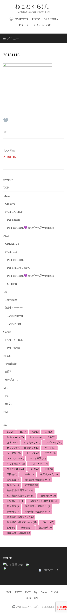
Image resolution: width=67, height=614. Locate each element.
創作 (35, 469)
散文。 (9, 404)
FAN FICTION (14, 211)
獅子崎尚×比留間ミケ (38, 511)
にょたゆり (32, 442)
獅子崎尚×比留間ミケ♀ (20, 517)
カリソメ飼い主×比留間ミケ (23, 448)
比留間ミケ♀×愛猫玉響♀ (43, 501)
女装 (49, 469)
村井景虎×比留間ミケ (20, 490)
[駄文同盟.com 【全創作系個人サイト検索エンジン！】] (13, 564)
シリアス (14, 453)
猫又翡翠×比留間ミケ (38, 506)
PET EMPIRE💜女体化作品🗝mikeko (30, 227)
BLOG (7, 355)
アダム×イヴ (54, 442)
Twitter (21, 19)
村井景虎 (31, 485)
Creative (10, 203)
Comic (7, 331)
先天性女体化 (16, 469)
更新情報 (11, 364)
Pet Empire (13, 219)
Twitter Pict (14, 323)
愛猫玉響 (13, 480)
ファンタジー (15, 458)
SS (51, 437)
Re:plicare (36, 437)
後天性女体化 (49, 474)
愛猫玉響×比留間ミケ (38, 480)
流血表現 (13, 506)
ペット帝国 (38, 458)
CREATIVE (12, 243)
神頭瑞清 (27, 527)
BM (5, 412)
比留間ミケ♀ (15, 501)
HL (23, 432)
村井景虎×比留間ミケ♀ (21, 496)
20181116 (9, 157)
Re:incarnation (15, 437)
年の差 (28, 474)
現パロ (48, 522)
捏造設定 (13, 485)
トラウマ (33, 453)
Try (5, 291)
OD (35, 432)
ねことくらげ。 (33, 6)
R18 (49, 432)
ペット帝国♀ (16, 464)
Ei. (7, 395)
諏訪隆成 (45, 527)
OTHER (12, 283)
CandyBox (42, 25)
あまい (12, 442)
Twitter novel (15, 315)
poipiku (25, 25)
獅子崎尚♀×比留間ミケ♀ (22, 522)
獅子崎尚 (13, 511)
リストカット (39, 464)
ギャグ (50, 448)
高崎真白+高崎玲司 (18, 533)
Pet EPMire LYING (18, 267)
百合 (11, 527)
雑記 (8, 371)
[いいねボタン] (5, 120)
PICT (6, 235)
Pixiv (36, 19)
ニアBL (50, 453)
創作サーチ (51, 570)
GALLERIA (51, 19)
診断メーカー (14, 307)
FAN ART (11, 251)
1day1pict (11, 299)
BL (10, 432)
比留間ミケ (48, 496)
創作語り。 (12, 379)
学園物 (12, 474)
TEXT (7, 195)
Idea (5, 388)
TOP (6, 187)
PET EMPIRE (15, 259)
